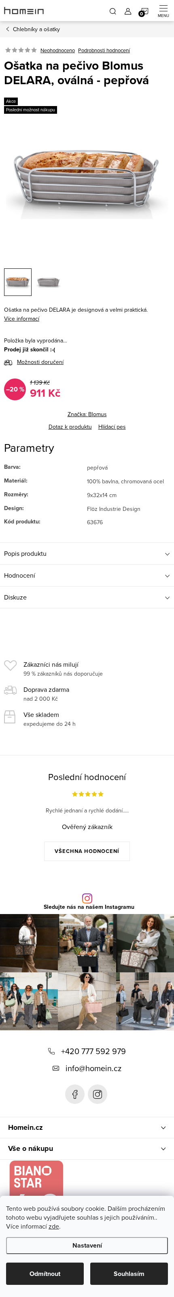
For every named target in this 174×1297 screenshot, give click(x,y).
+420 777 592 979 (93, 1051)
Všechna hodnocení (87, 851)
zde (54, 1226)
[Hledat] (113, 10)
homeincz (97, 1094)
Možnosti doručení (40, 362)
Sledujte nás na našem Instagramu (89, 907)
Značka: (87, 414)
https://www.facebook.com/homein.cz (75, 1094)
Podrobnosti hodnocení (104, 50)
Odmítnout (45, 1273)
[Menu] (163, 10)
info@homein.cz (93, 1068)
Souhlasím (129, 1273)
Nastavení (87, 1245)
